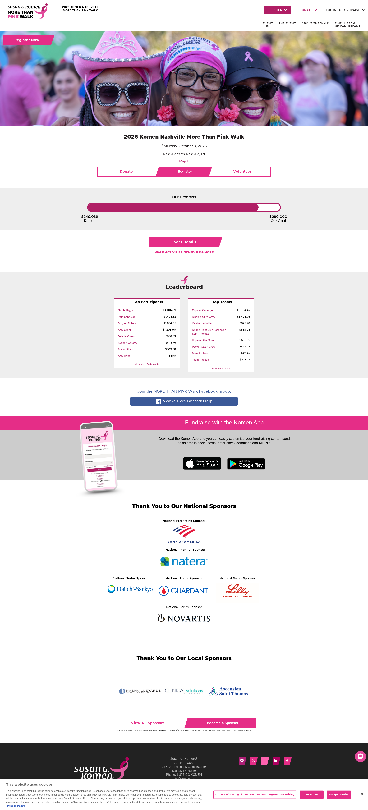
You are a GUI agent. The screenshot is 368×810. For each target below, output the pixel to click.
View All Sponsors (148, 723)
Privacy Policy (16, 806)
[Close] (362, 794)
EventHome (268, 25)
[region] (184, 794)
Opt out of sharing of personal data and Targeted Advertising (254, 794)
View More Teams (221, 368)
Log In (343, 10)
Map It (184, 161)
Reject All (312, 794)
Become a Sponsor (222, 723)
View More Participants (147, 364)
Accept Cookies (339, 794)
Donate (306, 10)
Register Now (26, 40)
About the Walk (315, 23)
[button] (360, 756)
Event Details (184, 242)
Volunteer (242, 171)
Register (275, 10)
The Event (287, 23)
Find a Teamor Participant (348, 25)
